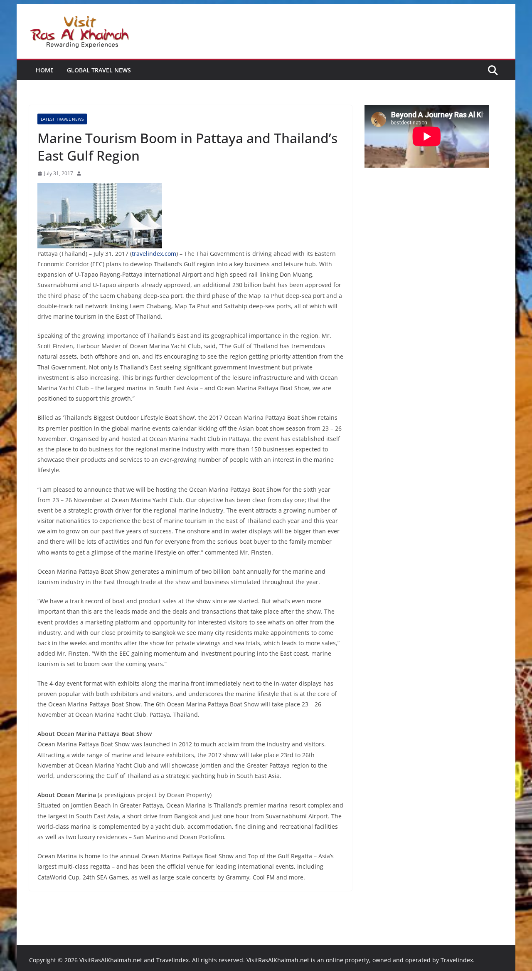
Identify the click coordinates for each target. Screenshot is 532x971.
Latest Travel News (62, 119)
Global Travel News (99, 70)
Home (45, 70)
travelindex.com (154, 254)
